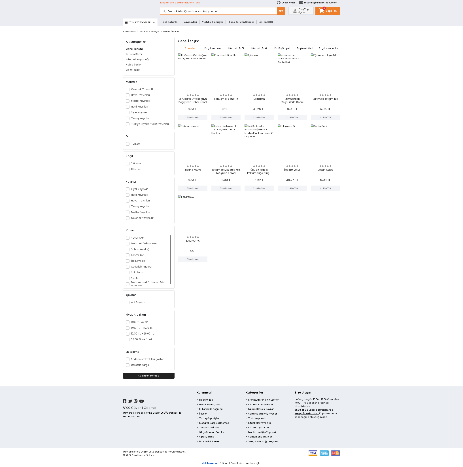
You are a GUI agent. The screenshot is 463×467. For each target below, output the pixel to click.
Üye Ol (301, 12)
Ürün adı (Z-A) (259, 48)
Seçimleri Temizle (148, 375)
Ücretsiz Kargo (140, 365)
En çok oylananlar (328, 48)
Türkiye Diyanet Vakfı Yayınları (150, 124)
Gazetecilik (133, 70)
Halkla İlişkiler (134, 64)
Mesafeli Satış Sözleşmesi (214, 423)
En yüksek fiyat (305, 48)
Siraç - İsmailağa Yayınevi (263, 441)
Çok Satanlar (170, 22)
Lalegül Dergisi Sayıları (261, 409)
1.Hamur (136, 169)
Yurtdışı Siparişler (212, 22)
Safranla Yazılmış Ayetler (262, 413)
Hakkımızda (206, 399)
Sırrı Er (134, 278)
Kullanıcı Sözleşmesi (211, 409)
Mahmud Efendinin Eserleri (263, 399)
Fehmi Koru (138, 255)
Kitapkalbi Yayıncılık (259, 423)
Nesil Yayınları (139, 106)
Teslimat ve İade (209, 427)
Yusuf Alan (138, 237)
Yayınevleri (190, 22)
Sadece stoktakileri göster (147, 359)
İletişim (164, 2)
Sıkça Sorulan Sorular (241, 22)
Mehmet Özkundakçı (144, 243)
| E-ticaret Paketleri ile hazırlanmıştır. (231, 463)
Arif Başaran (138, 302)
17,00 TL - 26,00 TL (142, 333)
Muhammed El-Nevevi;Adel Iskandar (148, 284)
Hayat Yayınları (140, 95)
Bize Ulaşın (303, 392)
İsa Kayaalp (138, 261)
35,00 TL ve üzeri (141, 339)
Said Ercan (137, 272)
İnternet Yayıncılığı (137, 59)
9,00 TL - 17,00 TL (141, 328)
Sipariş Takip (193, 2)
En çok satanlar (213, 48)
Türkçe (135, 144)
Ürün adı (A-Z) (236, 48)
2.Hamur (136, 163)
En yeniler (190, 48)
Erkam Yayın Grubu (259, 427)
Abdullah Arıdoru (141, 266)
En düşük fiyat (282, 48)
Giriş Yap (303, 9)
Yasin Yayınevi (256, 418)
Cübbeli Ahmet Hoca (260, 404)
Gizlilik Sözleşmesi (209, 404)
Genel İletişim (134, 49)
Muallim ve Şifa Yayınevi (262, 432)
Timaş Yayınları (140, 118)
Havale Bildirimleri (209, 441)
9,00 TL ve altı (139, 322)
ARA (281, 11)
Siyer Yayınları (139, 112)
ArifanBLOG (266, 22)
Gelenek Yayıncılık (142, 89)
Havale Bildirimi (177, 2)
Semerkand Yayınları (260, 436)
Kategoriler (254, 392)
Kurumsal (204, 392)
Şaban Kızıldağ (140, 249)
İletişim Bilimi (134, 54)
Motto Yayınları (140, 101)
